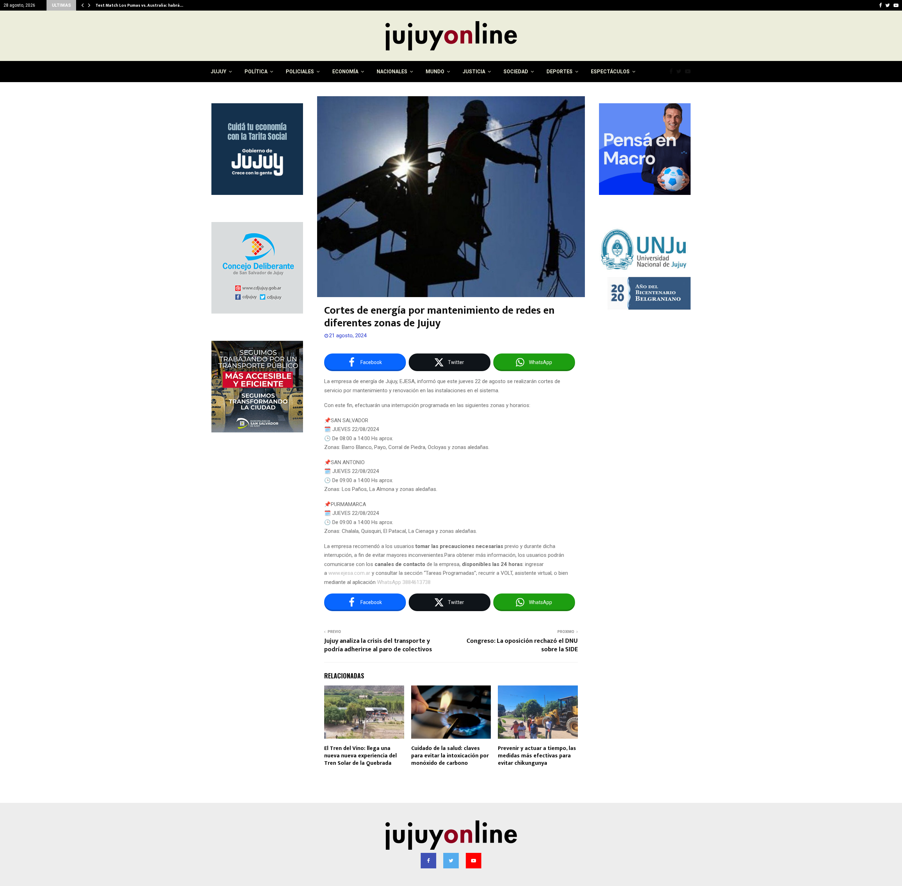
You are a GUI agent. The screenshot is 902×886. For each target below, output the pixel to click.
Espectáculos (610, 71)
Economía (345, 71)
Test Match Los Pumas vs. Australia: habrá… (139, 5)
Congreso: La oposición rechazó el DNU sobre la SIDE (522, 645)
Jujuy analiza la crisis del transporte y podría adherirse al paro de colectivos (378, 645)
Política (256, 71)
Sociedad (515, 71)
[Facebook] (672, 71)
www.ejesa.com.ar (349, 573)
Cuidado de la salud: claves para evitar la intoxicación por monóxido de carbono (450, 756)
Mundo (435, 71)
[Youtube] (689, 71)
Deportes (559, 71)
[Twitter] (680, 71)
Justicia (474, 71)
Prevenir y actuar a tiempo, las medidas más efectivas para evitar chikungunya (537, 756)
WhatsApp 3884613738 (404, 582)
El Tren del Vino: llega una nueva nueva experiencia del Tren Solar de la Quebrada (360, 756)
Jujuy (218, 71)
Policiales (300, 71)
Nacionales (392, 71)
